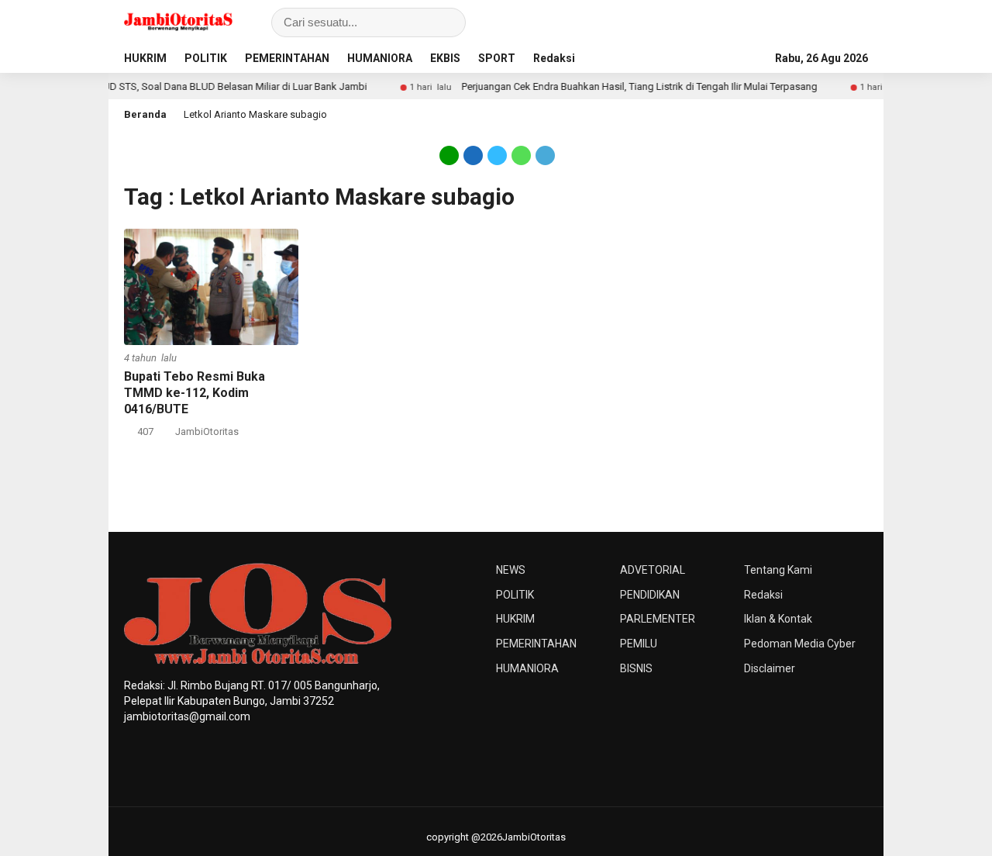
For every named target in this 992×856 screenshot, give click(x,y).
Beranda (145, 114)
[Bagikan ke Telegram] (544, 154)
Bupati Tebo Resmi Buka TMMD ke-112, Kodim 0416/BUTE (194, 392)
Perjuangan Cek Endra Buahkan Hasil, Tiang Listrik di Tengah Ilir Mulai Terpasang (623, 86)
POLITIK (205, 58)
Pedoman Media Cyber (800, 643)
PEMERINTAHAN (287, 58)
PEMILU (638, 643)
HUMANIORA (379, 58)
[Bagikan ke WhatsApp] (521, 154)
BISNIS (636, 668)
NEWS (510, 570)
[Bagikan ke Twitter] (497, 154)
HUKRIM (145, 58)
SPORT (496, 58)
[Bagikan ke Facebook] (473, 154)
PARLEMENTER (657, 619)
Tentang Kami (778, 570)
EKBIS (445, 58)
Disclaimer (769, 668)
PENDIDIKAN (650, 594)
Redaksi (554, 58)
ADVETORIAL (652, 570)
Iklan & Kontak (778, 619)
